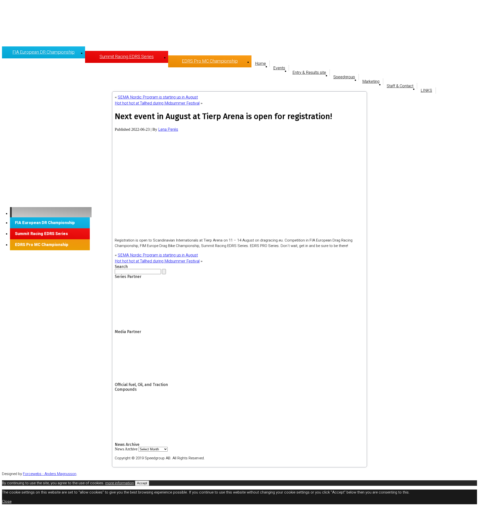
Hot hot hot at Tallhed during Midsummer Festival (157, 103)
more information (119, 483)
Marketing (370, 82)
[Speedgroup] (51, 212)
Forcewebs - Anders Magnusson (49, 474)
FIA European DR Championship (43, 52)
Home (260, 64)
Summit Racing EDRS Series (127, 56)
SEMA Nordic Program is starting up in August (158, 97)
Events (279, 68)
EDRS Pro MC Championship (210, 61)
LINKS (426, 91)
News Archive (126, 449)
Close (6, 501)
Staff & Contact (400, 86)
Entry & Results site (309, 73)
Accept (142, 483)
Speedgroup (344, 77)
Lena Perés (168, 129)
